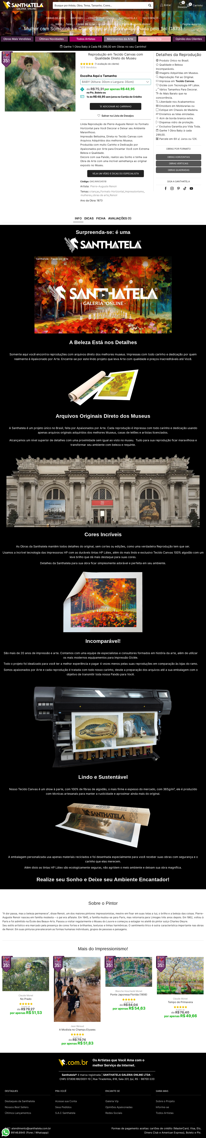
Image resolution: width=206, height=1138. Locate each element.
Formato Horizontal (112, 191)
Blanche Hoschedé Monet (128, 991)
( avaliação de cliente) (107, 63)
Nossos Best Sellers (16, 1107)
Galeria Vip (154, 39)
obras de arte (101, 195)
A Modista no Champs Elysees (77, 1029)
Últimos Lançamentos (18, 1113)
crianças (94, 191)
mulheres (86, 195)
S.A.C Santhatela (65, 1113)
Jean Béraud (77, 1026)
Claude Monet (26, 995)
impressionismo (134, 191)
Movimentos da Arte (120, 39)
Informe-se (162, 1107)
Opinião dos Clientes (189, 39)
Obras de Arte (55, 18)
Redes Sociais (113, 1113)
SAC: (28, 1128)
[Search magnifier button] (149, 5)
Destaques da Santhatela (20, 1101)
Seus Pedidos (63, 1107)
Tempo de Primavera (180, 1002)
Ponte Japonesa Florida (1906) (128, 994)
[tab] (78, 218)
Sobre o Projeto (165, 1101)
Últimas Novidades (51, 39)
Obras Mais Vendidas (17, 39)
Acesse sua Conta (66, 1101)
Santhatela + (128, 18)
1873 (100, 200)
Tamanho (110, 76)
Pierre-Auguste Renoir (103, 186)
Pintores (76, 18)
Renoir (113, 195)
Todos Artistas (85, 39)
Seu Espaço (150, 18)
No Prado (26, 998)
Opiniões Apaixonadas (118, 1107)
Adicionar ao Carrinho (117, 106)
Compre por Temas (101, 18)
